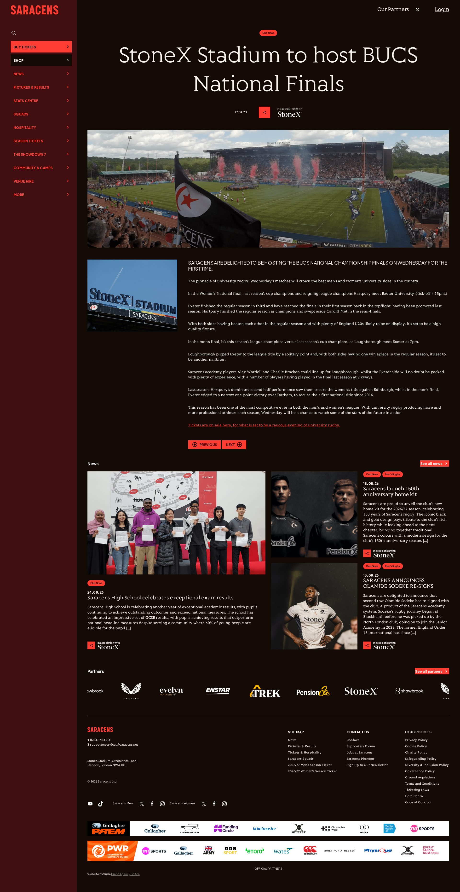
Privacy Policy (416, 740)
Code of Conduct (418, 802)
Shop (18, 60)
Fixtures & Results (31, 87)
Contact (353, 740)
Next (230, 444)
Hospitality (25, 127)
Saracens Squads (301, 759)
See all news (431, 463)
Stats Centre (26, 100)
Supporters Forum (361, 746)
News (19, 74)
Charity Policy (416, 752)
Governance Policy (420, 771)
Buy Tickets (25, 47)
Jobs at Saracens (360, 752)
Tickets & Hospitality (305, 752)
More (19, 194)
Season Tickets (28, 141)
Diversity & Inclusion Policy (427, 765)
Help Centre (414, 796)
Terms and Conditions (422, 784)
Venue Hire (24, 181)
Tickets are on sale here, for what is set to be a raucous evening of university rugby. (264, 425)
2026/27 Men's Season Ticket (310, 765)
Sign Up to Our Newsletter (367, 765)
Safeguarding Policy (421, 759)
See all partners (428, 671)
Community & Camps (33, 168)
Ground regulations (420, 777)
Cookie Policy (416, 746)
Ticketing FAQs (417, 790)
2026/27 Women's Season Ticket (312, 771)
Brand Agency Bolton (125, 874)
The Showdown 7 (30, 154)
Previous (208, 444)
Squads (21, 114)
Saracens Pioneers (361, 759)
